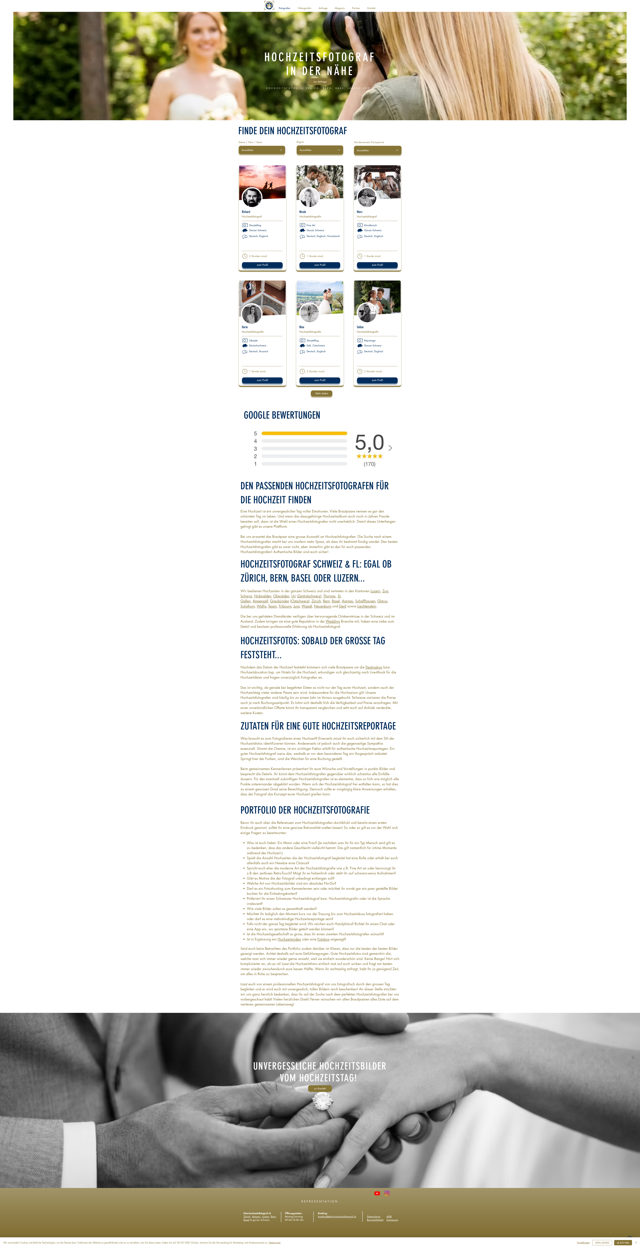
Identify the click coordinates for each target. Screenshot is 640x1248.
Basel (336, 601)
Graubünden (279, 601)
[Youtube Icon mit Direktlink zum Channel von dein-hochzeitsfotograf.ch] (377, 1193)
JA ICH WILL (623, 1242)
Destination (374, 667)
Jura (297, 606)
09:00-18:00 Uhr (294, 1219)
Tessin (272, 606)
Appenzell (260, 601)
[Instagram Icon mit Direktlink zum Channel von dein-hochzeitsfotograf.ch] (387, 1193)
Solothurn (247, 606)
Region (300, 142)
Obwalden (281, 596)
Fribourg (285, 606)
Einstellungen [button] (583, 1242)
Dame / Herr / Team (250, 142)
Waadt (307, 606)
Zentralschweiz (309, 596)
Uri (293, 596)
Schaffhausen (365, 601)
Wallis (261, 606)
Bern (326, 601)
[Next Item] (390, 448)
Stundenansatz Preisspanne (369, 142)
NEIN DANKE (602, 1242)
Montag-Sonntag (294, 1216)
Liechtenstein (366, 606)
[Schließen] (636, 1242)
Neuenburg (322, 606)
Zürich (316, 601)
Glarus (382, 601)
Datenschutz (274, 1242)
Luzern (375, 591)
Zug (385, 591)
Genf (342, 606)
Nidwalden (262, 596)
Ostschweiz (299, 601)
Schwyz (246, 596)
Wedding (333, 621)
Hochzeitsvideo (289, 939)
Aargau (347, 601)
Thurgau (329, 596)
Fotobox (324, 939)
